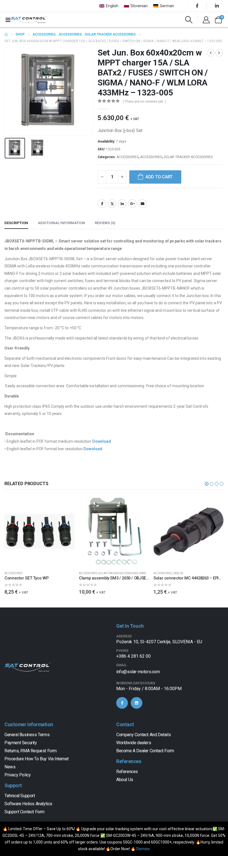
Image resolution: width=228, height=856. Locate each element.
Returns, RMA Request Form (30, 750)
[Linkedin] (136, 703)
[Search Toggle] (189, 19)
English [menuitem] (112, 6)
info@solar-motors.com (138, 671)
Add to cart (159, 176)
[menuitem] (108, 5)
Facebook (102, 203)
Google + (132, 203)
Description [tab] (16, 223)
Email (142, 203)
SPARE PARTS (147, 573)
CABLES (178, 573)
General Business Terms (26, 734)
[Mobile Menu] (8, 19)
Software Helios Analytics (28, 803)
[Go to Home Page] (6, 34)
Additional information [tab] (61, 223)
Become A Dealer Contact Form (145, 750)
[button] (11, 92)
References (127, 771)
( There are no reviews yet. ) (144, 101)
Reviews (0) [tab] (105, 223)
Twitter (112, 203)
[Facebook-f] (122, 703)
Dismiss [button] (143, 849)
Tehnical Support (19, 795)
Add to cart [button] (65, 506)
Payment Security (20, 742)
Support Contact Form (24, 811)
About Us (124, 779)
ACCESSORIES (127, 157)
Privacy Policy (17, 775)
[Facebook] (197, 5)
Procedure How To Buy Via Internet (36, 758)
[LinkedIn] (216, 5)
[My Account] (206, 19)
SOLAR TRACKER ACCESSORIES (188, 157)
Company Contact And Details (143, 734)
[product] (39, 531)
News (9, 766)
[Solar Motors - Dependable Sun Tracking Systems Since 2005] (28, 19)
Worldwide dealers (133, 742)
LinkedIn (122, 203)
